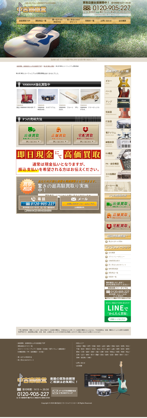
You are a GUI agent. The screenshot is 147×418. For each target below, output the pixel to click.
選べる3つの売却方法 (25, 357)
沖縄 (88, 357)
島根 (122, 352)
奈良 (106, 352)
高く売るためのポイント (117, 265)
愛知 (77, 352)
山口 (82, 355)
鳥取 (117, 352)
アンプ (109, 103)
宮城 (93, 346)
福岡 (106, 355)
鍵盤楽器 (110, 144)
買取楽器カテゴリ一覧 (25, 346)
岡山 (127, 352)
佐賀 (111, 355)
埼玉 (127, 346)
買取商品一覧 (113, 273)
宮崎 (77, 357)
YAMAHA (19, 105)
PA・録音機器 (113, 165)
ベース (109, 92)
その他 (41, 352)
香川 (92, 355)
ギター (109, 82)
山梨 (113, 349)
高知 (101, 355)
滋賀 (87, 352)
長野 (117, 349)
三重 (82, 352)
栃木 (117, 346)
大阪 (97, 352)
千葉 (77, 349)
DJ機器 (110, 154)
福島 (108, 346)
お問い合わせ (80, 363)
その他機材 (111, 175)
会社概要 (112, 253)
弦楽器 (111, 113)
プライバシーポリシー (117, 257)
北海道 (78, 346)
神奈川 (88, 349)
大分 (125, 355)
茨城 (113, 346)
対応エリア (80, 343)
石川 (103, 349)
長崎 (116, 355)
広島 (77, 355)
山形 (103, 346)
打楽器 (109, 123)
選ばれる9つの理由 (115, 241)
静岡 (127, 349)
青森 (84, 346)
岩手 (88, 346)
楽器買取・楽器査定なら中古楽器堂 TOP (29, 66)
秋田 (98, 346)
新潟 (93, 349)
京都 (92, 352)
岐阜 (122, 349)
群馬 (122, 346)
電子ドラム (111, 134)
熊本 (121, 355)
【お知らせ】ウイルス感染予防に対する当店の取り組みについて (73, 59)
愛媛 (97, 355)
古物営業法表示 (114, 261)
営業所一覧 (113, 277)
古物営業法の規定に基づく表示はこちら (106, 15)
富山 (98, 349)
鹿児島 (83, 357)
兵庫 (101, 352)
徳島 (87, 355)
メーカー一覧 (112, 186)
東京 (82, 349)
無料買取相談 (113, 269)
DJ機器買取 (21, 352)
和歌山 (112, 352)
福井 (108, 349)
